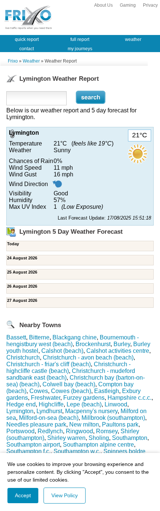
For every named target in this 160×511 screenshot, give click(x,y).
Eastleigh (106, 391)
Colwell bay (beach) (68, 384)
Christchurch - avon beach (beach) (88, 357)
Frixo (13, 61)
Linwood (116, 404)
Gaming (128, 5)
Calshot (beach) (62, 351)
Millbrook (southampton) (113, 418)
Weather (31, 61)
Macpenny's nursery (91, 411)
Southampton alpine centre (98, 444)
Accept (23, 495)
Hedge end (21, 404)
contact (26, 48)
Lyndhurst (49, 411)
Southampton (129, 438)
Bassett (16, 337)
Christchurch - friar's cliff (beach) (48, 364)
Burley (121, 344)
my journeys (80, 48)
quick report (27, 39)
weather (133, 39)
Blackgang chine (74, 337)
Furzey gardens (84, 398)
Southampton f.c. (28, 451)
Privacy (150, 5)
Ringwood (79, 431)
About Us (103, 5)
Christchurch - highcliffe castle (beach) (68, 367)
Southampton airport (33, 444)
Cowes (38, 391)
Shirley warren (66, 438)
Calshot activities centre (117, 351)
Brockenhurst (93, 344)
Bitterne (39, 337)
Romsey (107, 431)
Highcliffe (51, 404)
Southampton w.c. (77, 451)
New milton (84, 424)
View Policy (64, 495)
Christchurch (23, 357)
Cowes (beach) (71, 391)
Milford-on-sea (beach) (49, 418)
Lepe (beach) (84, 404)
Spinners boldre (124, 451)
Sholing (99, 438)
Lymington (19, 411)
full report (79, 39)
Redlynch (50, 431)
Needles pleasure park (36, 424)
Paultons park (120, 424)
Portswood (20, 431)
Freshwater (45, 398)
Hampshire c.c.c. (129, 398)
